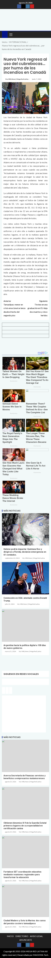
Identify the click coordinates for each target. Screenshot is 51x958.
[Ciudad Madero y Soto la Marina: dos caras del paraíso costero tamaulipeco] (25, 901)
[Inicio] (5, 34)
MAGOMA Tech (40, 955)
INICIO (10, 936)
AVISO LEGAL (36, 936)
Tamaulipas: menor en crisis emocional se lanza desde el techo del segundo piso (14, 308)
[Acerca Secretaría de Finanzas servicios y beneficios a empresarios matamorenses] (25, 756)
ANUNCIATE (25, 940)
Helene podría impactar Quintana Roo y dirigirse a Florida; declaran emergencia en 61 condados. (25, 552)
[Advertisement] (25, 345)
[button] (10, 34)
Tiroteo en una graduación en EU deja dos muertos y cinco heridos (37, 308)
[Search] (46, 34)
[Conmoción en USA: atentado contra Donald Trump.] (25, 578)
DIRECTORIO (21, 936)
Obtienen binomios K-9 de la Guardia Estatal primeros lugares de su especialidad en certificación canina (25, 826)
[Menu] (10, 34)
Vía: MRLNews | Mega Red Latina (17, 79)
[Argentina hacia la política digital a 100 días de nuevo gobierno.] (25, 625)
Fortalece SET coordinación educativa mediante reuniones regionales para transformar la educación (22, 875)
